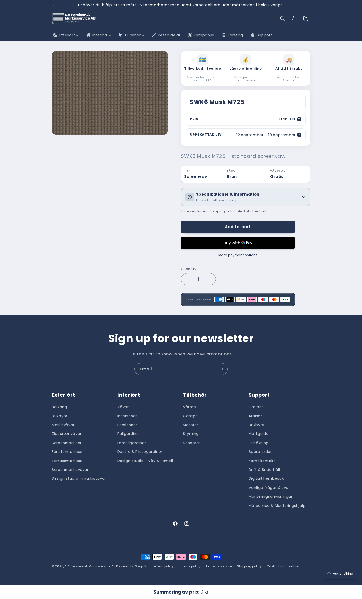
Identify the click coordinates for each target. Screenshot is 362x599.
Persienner (127, 424)
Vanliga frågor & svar (269, 487)
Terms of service (219, 566)
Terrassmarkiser (67, 460)
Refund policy (163, 566)
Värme (189, 407)
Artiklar (255, 416)
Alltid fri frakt (288, 69)
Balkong (59, 407)
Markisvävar (63, 424)
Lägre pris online (246, 69)
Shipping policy (249, 566)
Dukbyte (59, 416)
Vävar (123, 407)
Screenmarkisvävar (70, 469)
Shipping (217, 211)
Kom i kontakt (262, 460)
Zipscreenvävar (67, 433)
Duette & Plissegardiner (140, 451)
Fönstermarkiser (67, 451)
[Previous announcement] (53, 5)
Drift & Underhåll (264, 469)
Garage (190, 416)
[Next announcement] (308, 5)
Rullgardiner (128, 433)
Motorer (190, 424)
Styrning (191, 433)
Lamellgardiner (131, 442)
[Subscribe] (221, 369)
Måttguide (259, 433)
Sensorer (191, 442)
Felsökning (259, 442)
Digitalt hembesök (266, 478)
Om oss (256, 407)
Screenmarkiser (67, 442)
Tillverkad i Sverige (202, 69)
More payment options (238, 255)
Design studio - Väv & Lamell (145, 460)
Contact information (283, 566)
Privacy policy (189, 566)
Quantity (188, 269)
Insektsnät (127, 416)
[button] (283, 18)
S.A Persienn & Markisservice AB (90, 566)
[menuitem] (65, 35)
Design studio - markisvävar (79, 478)
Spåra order (260, 451)
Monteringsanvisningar (271, 496)
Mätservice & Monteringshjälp (277, 505)
